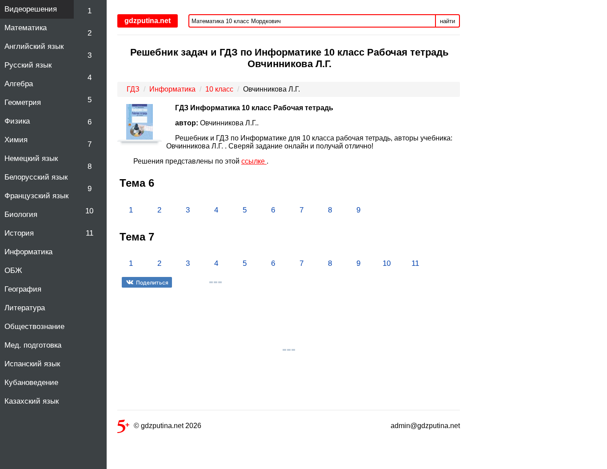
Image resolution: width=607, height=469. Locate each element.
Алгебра (18, 84)
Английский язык (34, 46)
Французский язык (36, 196)
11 (89, 233)
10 (89, 211)
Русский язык (28, 65)
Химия (16, 140)
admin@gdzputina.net (425, 425)
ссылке (254, 161)
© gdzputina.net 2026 (167, 425)
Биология (20, 214)
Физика (17, 121)
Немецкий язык (31, 158)
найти (447, 21)
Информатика (28, 252)
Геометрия (22, 102)
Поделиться (152, 282)
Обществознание (34, 326)
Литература (24, 308)
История (19, 233)
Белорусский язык (36, 177)
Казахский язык (31, 401)
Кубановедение (31, 382)
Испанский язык (32, 364)
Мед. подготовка (32, 345)
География (22, 289)
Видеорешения (30, 9)
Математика (25, 28)
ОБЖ (13, 270)
